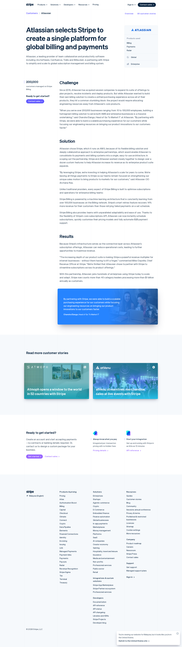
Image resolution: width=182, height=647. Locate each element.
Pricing (96, 4)
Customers (32, 13)
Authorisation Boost (68, 502)
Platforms (97, 534)
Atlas (62, 499)
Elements (64, 530)
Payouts (63, 561)
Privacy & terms (133, 513)
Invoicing (63, 541)
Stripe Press (131, 554)
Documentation (99, 602)
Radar (62, 565)
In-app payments (100, 523)
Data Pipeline (65, 527)
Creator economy (100, 544)
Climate (63, 516)
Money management (102, 530)
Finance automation (101, 516)
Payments (64, 558)
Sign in (131, 4)
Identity (63, 537)
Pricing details (99, 450)
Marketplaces (99, 527)
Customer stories (134, 499)
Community (131, 506)
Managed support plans (136, 570)
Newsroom (131, 550)
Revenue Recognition (69, 568)
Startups (97, 499)
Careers (129, 547)
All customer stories (146, 13)
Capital (62, 509)
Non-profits (98, 561)
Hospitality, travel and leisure (105, 551)
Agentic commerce (101, 502)
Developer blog (99, 622)
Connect (63, 520)
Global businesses (101, 520)
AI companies (98, 541)
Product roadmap (133, 543)
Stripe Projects (99, 619)
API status (97, 609)
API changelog (99, 612)
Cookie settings (133, 530)
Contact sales (146, 4)
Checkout (64, 513)
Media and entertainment (104, 558)
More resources (133, 533)
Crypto (62, 523)
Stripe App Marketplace (103, 585)
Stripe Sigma (65, 572)
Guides (129, 496)
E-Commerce (98, 509)
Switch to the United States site (133, 641)
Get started (33, 456)
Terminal (63, 579)
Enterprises (98, 496)
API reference (132, 450)
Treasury (63, 582)
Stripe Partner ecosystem (104, 588)
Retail (95, 572)
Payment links (66, 555)
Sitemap (130, 526)
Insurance (97, 555)
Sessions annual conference (138, 509)
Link (61, 548)
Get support (131, 567)
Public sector (98, 568)
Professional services (102, 565)
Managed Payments (68, 551)
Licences (130, 523)
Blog (128, 502)
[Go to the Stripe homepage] (29, 491)
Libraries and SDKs (101, 616)
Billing (62, 506)
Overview (129, 13)
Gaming (96, 548)
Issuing (62, 544)
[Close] (177, 634)
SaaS (95, 537)
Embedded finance (101, 513)
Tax (61, 575)
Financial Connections (69, 534)
